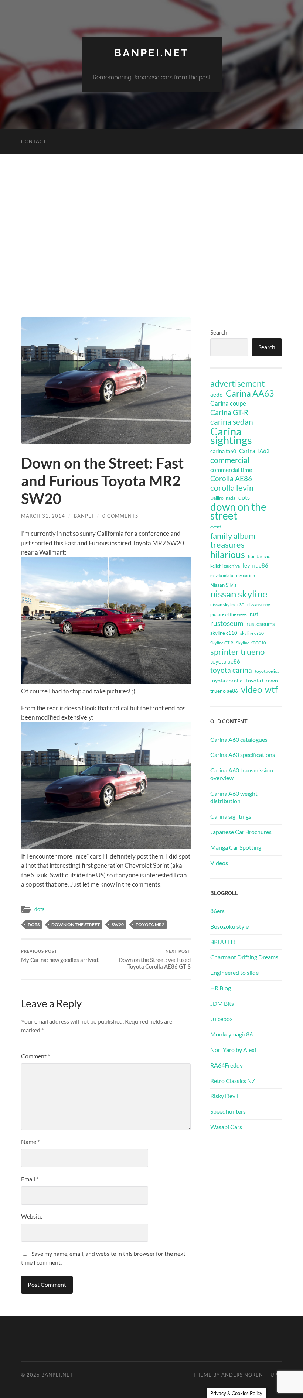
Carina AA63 (250, 393)
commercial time (231, 469)
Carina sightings (231, 436)
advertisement (237, 383)
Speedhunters (228, 1111)
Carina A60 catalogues (239, 739)
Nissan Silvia (223, 585)
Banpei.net (151, 53)
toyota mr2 (150, 924)
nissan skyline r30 (227, 604)
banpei (83, 516)
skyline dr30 (252, 633)
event (215, 526)
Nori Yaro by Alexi (233, 1049)
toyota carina (231, 670)
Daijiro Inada (222, 498)
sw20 (118, 924)
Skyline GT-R (221, 642)
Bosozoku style (229, 926)
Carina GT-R (229, 412)
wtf (271, 689)
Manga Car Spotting (235, 847)
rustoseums (260, 623)
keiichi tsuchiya (225, 566)
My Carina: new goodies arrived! (60, 956)
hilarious (227, 554)
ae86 (216, 394)
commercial (229, 460)
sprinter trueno (237, 651)
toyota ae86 (225, 661)
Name (30, 1141)
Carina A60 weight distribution (234, 797)
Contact (34, 141)
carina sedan (231, 421)
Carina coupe (228, 403)
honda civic (259, 556)
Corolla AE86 (231, 478)
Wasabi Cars (226, 1126)
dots (39, 909)
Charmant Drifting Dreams (244, 956)
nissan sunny (258, 604)
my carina (245, 575)
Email (29, 1178)
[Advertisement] (151, 242)
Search (218, 332)
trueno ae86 (224, 691)
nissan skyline (239, 593)
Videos (219, 862)
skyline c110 (223, 633)
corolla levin (231, 487)
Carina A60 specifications (242, 754)
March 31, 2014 (43, 516)
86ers (217, 910)
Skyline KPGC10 (251, 642)
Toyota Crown (261, 680)
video (251, 689)
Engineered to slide (234, 972)
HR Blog (220, 987)
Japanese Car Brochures (241, 831)
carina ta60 (223, 451)
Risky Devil (224, 1095)
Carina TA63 (254, 451)
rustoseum (227, 623)
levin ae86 (255, 565)
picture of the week (228, 614)
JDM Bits (222, 1003)
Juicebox (221, 1018)
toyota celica (267, 671)
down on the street (75, 924)
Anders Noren (242, 1375)
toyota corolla (226, 680)
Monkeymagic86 (231, 1034)
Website (31, 1216)
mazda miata (221, 575)
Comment (35, 1055)
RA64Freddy (226, 1065)
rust (254, 614)
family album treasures (232, 540)
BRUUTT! (222, 941)
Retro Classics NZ (232, 1080)
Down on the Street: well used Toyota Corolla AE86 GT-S (155, 959)
